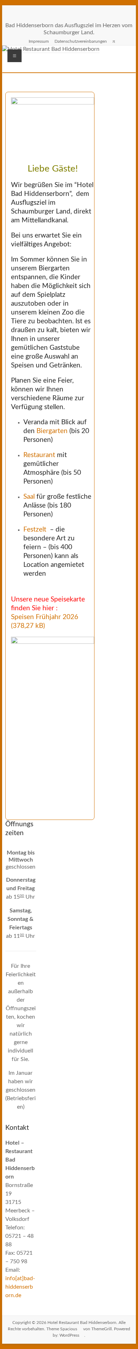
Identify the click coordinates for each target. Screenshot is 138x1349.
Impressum (39, 41)
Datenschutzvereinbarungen (80, 41)
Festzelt (34, 529)
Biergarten (52, 431)
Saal (29, 496)
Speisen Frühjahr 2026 (44, 617)
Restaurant (39, 455)
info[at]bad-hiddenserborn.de (20, 1287)
